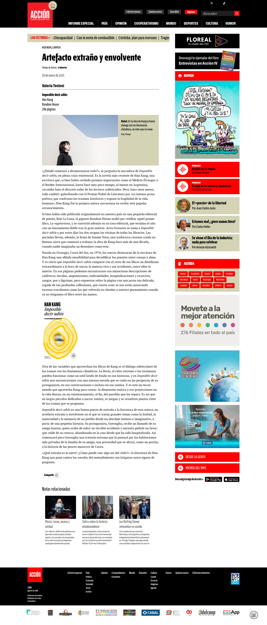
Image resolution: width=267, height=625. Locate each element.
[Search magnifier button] (236, 13)
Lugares (183, 286)
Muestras (220, 280)
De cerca (154, 580)
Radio (195, 280)
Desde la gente (196, 457)
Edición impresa (133, 12)
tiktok (224, 3)
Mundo (171, 23)
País (105, 23)
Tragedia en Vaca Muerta (160, 38)
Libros (57, 47)
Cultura (212, 23)
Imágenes (154, 584)
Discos (229, 286)
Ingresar (191, 12)
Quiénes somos (155, 12)
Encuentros (116, 577)
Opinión (121, 23)
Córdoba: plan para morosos (120, 38)
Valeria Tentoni (53, 86)
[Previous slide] (179, 376)
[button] (206, 398)
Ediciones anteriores (201, 573)
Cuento (153, 577)
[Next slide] (235, 376)
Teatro (207, 274)
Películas (207, 280)
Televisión (195, 274)
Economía (89, 580)
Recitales (184, 280)
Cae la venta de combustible (78, 38)
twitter (212, 3)
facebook (205, 3)
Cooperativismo (146, 23)
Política (88, 577)
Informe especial (81, 23)
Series (218, 274)
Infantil (218, 286)
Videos (183, 274)
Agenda (46, 47)
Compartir (49, 475)
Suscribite (174, 12)
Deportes (191, 23)
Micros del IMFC (196, 468)
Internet (206, 286)
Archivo (88, 592)
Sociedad (89, 584)
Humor (231, 23)
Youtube (230, 3)
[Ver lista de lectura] (254, 615)
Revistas (229, 274)
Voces (88, 588)
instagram (217, 3)
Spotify (236, 3)
